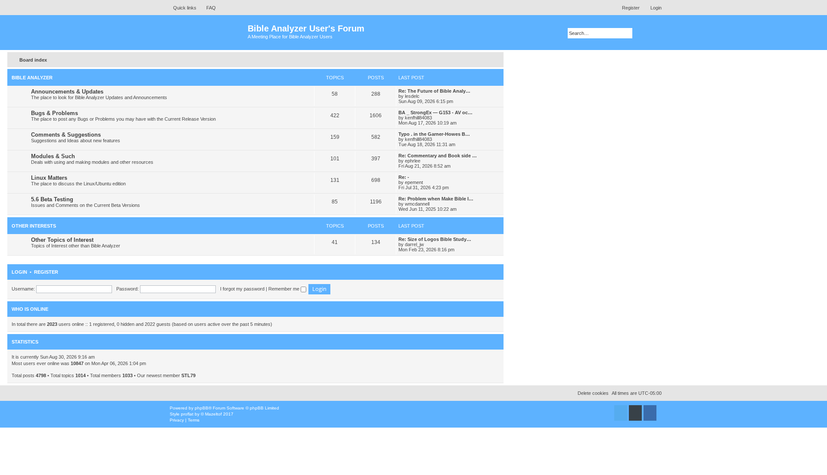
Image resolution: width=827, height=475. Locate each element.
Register (46, 272)
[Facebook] (650, 413)
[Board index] (206, 32)
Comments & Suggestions (66, 134)
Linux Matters (49, 178)
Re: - (403, 177)
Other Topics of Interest (62, 240)
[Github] (635, 413)
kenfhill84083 (418, 117)
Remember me (284, 288)
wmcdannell (417, 203)
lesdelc (412, 96)
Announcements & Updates (67, 91)
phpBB (201, 408)
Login (19, 272)
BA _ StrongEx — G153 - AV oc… (435, 112)
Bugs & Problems (54, 113)
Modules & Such (53, 156)
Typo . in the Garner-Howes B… (434, 134)
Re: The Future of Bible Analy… (434, 91)
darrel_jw (414, 244)
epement (414, 182)
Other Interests (34, 225)
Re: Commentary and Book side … (437, 155)
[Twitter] (620, 413)
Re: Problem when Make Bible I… (435, 198)
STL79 (188, 375)
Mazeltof (213, 414)
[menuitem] (207, 8)
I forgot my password (242, 288)
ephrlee (412, 160)
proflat (187, 414)
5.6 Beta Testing (52, 199)
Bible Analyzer (32, 77)
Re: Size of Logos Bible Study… (434, 239)
